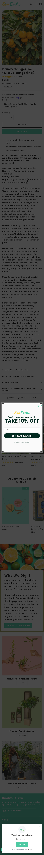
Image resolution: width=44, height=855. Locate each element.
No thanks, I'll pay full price (22, 442)
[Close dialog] (40, 405)
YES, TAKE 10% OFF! (22, 435)
